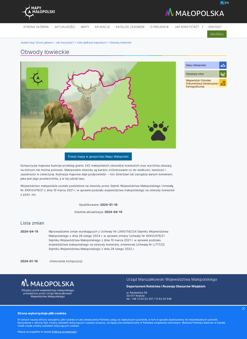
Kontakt (215, 27)
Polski (222, 3)
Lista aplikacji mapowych (92, 42)
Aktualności (65, 27)
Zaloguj (217, 34)
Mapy (85, 27)
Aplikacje (102, 27)
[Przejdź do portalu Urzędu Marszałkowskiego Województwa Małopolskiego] (195, 12)
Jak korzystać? (187, 27)
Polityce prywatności (64, 331)
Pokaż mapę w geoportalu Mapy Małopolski (98, 156)
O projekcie (159, 27)
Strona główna (36, 27)
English (227, 3)
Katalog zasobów (130, 27)
